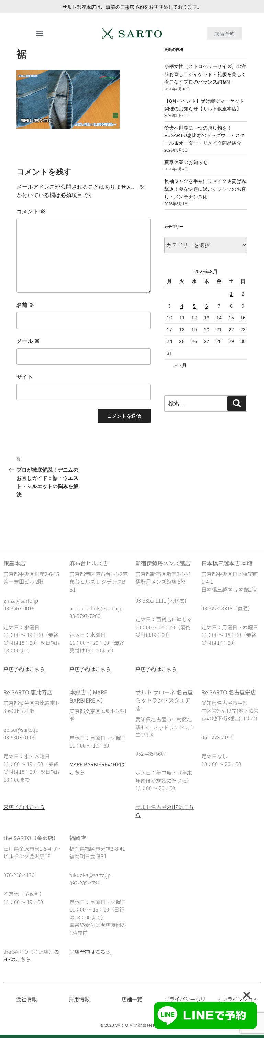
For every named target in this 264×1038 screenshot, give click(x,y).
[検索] (236, 403)
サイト (24, 377)
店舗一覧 (132, 999)
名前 (25, 305)
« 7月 (181, 365)
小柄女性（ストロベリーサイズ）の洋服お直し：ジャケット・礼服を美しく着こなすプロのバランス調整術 (205, 74)
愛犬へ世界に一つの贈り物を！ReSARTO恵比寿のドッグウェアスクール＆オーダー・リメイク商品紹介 (204, 135)
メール (28, 341)
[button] (39, 33)
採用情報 (79, 999)
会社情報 (26, 999)
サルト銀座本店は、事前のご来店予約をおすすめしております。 (132, 6)
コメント (30, 211)
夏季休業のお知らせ (186, 162)
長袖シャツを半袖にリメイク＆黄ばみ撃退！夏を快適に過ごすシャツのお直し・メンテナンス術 (205, 188)
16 (243, 317)
